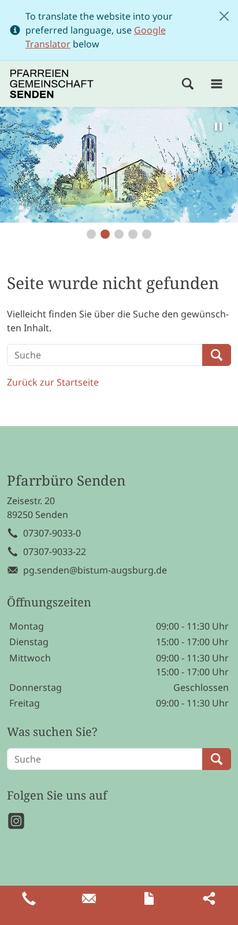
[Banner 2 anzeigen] (105, 234)
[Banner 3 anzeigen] (119, 234)
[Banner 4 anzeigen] (132, 234)
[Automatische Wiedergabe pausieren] (218, 126)
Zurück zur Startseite (53, 382)
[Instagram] (16, 821)
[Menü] (216, 84)
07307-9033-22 (54, 551)
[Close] (224, 16)
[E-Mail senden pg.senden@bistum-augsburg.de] (89, 898)
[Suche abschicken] (216, 355)
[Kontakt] (149, 898)
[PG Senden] (51, 84)
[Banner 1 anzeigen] (91, 234)
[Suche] (188, 84)
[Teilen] (209, 898)
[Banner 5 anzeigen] (146, 234)
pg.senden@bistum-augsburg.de (95, 570)
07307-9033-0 (52, 533)
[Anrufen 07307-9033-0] (29, 898)
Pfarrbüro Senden (66, 480)
